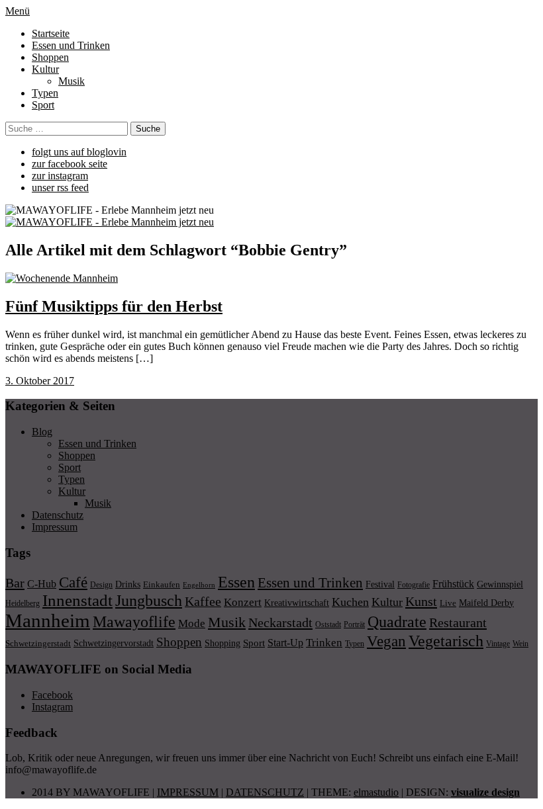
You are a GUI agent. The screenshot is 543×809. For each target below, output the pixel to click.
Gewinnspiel (500, 584)
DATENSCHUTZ (265, 792)
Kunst (421, 601)
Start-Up (285, 642)
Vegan (386, 641)
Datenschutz (57, 515)
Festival (380, 584)
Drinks (127, 584)
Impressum (54, 526)
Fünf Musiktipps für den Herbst (113, 306)
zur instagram (60, 175)
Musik (71, 81)
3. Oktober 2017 (39, 380)
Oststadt (328, 624)
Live (448, 603)
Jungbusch (148, 600)
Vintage (498, 644)
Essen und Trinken (71, 45)
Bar (15, 582)
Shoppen (50, 57)
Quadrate (397, 621)
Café (73, 582)
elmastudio (376, 792)
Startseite (51, 33)
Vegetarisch (446, 641)
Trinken (324, 642)
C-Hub (41, 583)
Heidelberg (22, 603)
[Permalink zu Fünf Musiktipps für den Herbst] (61, 278)
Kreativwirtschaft (296, 602)
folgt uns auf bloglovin (79, 151)
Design (101, 585)
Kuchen (350, 602)
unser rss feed (60, 187)
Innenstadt (77, 600)
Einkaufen (161, 584)
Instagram (52, 706)
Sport (43, 104)
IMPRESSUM (188, 792)
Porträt (354, 624)
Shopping (222, 643)
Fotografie (413, 585)
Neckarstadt (280, 622)
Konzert (243, 602)
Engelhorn (199, 585)
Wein (520, 643)
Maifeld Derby (486, 602)
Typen (45, 93)
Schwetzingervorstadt (114, 643)
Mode (191, 623)
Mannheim (47, 620)
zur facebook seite (69, 163)
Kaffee (203, 601)
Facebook (52, 695)
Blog (42, 431)
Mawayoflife (134, 621)
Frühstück (453, 583)
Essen (236, 582)
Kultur (45, 69)
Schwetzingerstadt (38, 643)
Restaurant (458, 622)
